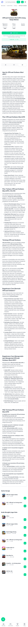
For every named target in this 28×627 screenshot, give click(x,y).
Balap (15, 5)
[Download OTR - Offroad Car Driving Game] (25, 506)
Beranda (3, 5)
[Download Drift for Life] (25, 574)
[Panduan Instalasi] (14, 65)
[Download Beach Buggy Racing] (25, 535)
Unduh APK (14, 39)
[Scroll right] (26, 52)
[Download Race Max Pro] (25, 559)
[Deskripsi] (5, 65)
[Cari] (18, 2)
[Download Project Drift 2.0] (25, 551)
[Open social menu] (3, 619)
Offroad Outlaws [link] (23, 5)
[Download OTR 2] (25, 519)
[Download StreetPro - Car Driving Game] (25, 566)
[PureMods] (2, 2)
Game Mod (9, 5)
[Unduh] (22, 2)
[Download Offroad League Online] (25, 498)
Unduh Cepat (15, 33)
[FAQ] (22, 65)
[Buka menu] (25, 2)
